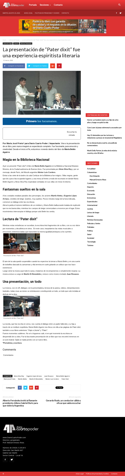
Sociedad (90, 238)
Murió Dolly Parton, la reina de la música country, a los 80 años (102, 151)
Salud (89, 234)
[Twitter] (120, 13)
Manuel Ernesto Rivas (98, 180)
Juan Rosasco (48, 376)
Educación (91, 194)
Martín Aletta (22, 379)
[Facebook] (116, 13)
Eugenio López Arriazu (34, 376)
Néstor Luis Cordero (52, 379)
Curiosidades (92, 183)
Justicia (90, 209)
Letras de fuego (14, 40)
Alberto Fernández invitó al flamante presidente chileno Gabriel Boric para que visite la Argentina (20, 403)
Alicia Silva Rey (19, 376)
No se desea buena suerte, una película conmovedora (102, 144)
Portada (33, 5)
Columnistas (92, 172)
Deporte (90, 187)
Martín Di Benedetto (36, 379)
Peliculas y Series (93, 223)
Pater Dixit (65, 379)
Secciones (44, 5)
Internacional (92, 205)
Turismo (90, 245)
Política (90, 231)
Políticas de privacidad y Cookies (47, 13)
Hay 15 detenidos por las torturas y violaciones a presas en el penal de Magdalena (104, 136)
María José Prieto (9, 379)
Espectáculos (92, 201)
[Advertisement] (35, 132)
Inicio (4, 40)
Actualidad (91, 169)
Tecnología (91, 242)
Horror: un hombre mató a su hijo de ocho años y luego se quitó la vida (102, 121)
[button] (119, 5)
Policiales (90, 227)
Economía (90, 190)
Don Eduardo (95, 176)
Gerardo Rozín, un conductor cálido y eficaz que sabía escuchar (63, 401)
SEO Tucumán (9, 474)
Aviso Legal (28, 13)
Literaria (16, 43)
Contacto (58, 5)
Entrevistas (91, 198)
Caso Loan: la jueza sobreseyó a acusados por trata (104, 128)
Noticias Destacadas (26, 43)
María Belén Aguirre (63, 376)
